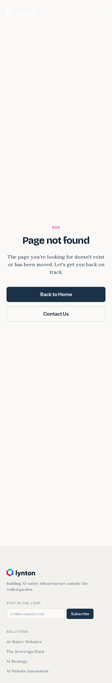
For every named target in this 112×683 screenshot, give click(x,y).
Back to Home (56, 294)
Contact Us (56, 314)
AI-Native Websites (24, 641)
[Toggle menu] (100, 13)
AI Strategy (17, 661)
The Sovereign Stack (25, 651)
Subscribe (80, 613)
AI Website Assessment (28, 671)
